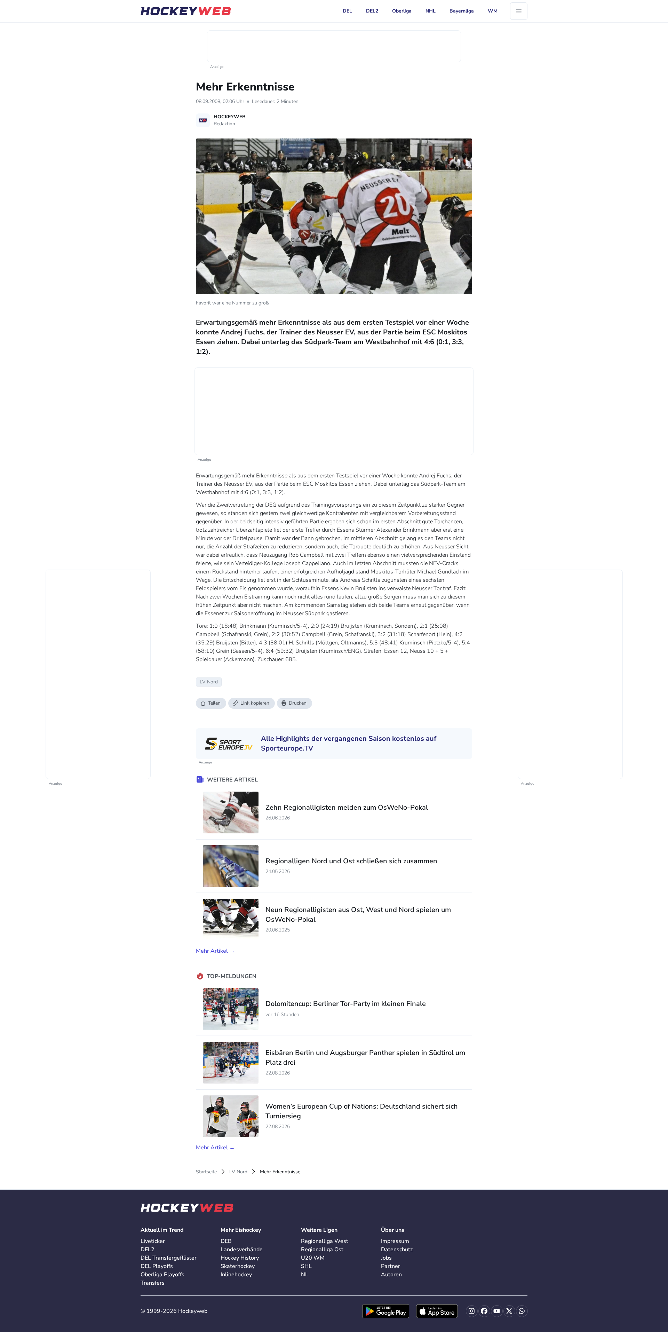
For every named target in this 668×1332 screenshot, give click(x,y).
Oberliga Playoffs (162, 1274)
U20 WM (313, 1258)
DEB (226, 1241)
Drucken (298, 703)
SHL (306, 1266)
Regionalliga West (324, 1241)
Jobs (386, 1258)
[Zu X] (509, 1311)
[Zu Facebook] (484, 1311)
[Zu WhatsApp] (521, 1311)
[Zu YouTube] (496, 1311)
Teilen (214, 703)
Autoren (391, 1274)
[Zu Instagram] (471, 1311)
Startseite (206, 1171)
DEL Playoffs (157, 1266)
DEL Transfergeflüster (169, 1258)
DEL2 (147, 1249)
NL (304, 1274)
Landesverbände (242, 1249)
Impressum (395, 1241)
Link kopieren (254, 703)
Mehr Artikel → (215, 951)
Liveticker (153, 1241)
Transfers (153, 1283)
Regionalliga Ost (322, 1249)
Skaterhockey (238, 1266)
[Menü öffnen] (518, 11)
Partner (390, 1266)
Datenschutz (397, 1249)
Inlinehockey (236, 1274)
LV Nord (238, 1171)
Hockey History (240, 1258)
